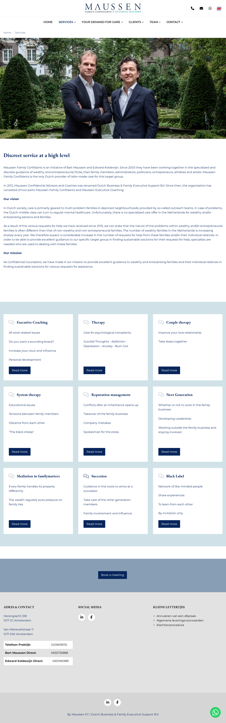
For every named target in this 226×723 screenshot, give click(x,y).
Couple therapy (178, 322)
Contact (173, 22)
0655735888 (59, 653)
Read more (20, 370)
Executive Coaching (32, 322)
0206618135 (59, 644)
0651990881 (60, 661)
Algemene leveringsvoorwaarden (180, 620)
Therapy (98, 322)
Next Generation (179, 394)
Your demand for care (101, 22)
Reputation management (110, 394)
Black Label (175, 476)
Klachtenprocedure (170, 625)
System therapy (29, 394)
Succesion (99, 476)
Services (66, 22)
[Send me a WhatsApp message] (210, 8)
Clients (135, 22)
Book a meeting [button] (112, 575)
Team (154, 22)
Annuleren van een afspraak (176, 616)
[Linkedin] (7, 8)
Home (48, 22)
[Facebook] (15, 8)
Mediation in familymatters (38, 476)
